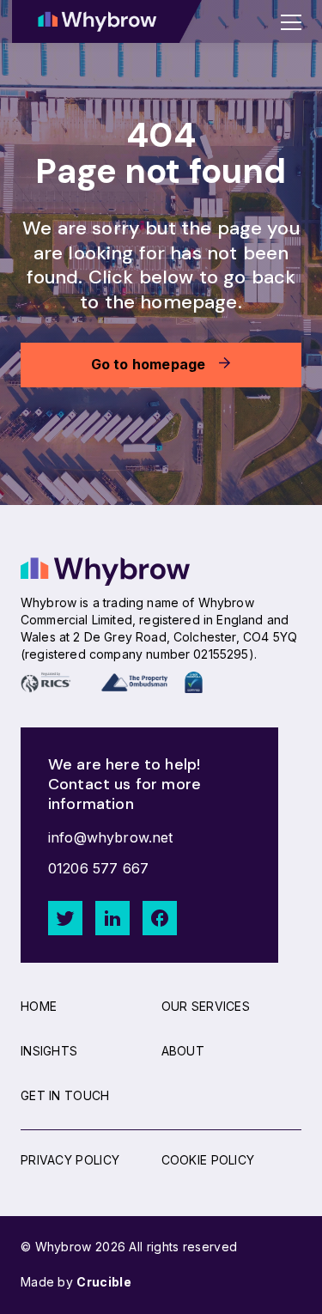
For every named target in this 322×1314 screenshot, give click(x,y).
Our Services (206, 1006)
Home (39, 1006)
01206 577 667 (98, 868)
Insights (49, 1050)
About (183, 1050)
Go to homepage (148, 364)
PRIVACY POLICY (70, 1160)
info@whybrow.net (110, 837)
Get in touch (65, 1095)
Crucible (103, 1281)
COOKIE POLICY (208, 1160)
